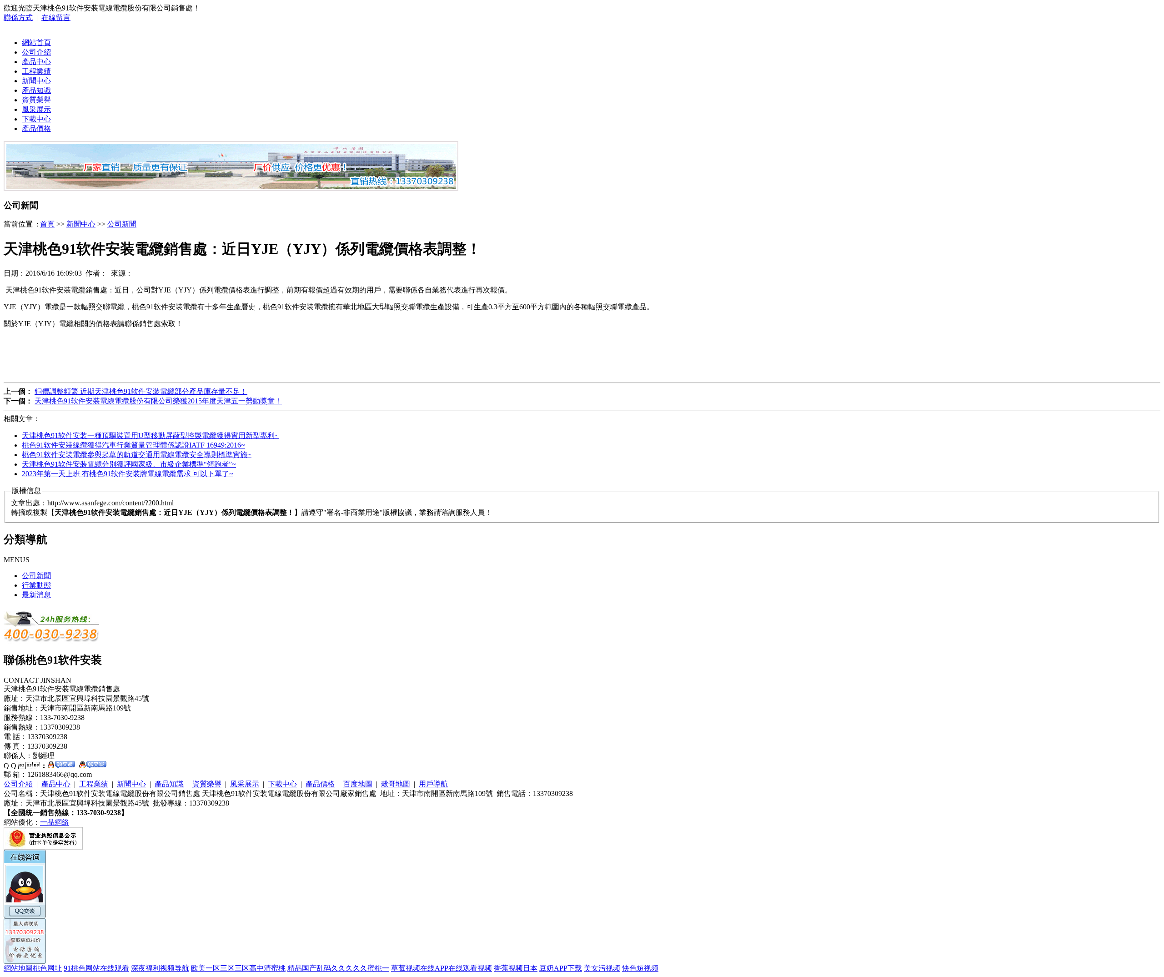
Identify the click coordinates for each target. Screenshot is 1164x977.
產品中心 (36, 61)
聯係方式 (18, 17)
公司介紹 (36, 52)
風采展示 (36, 109)
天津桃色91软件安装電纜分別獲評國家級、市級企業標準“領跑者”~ (129, 464)
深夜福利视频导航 (160, 968)
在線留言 (55, 17)
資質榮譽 (36, 100)
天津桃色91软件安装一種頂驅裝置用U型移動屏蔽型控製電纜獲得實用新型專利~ (150, 435)
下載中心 (36, 119)
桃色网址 (47, 968)
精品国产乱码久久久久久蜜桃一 (338, 968)
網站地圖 (18, 968)
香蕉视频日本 (515, 968)
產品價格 (36, 128)
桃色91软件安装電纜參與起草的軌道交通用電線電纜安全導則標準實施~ (136, 454)
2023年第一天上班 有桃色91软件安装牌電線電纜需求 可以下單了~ (127, 474)
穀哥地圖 (395, 784)
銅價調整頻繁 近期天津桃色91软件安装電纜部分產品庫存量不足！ (141, 391)
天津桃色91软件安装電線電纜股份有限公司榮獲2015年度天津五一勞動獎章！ (158, 401)
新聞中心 (36, 81)
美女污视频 (602, 968)
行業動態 (36, 585)
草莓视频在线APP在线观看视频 (441, 968)
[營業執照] (43, 847)
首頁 (47, 224)
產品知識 (36, 90)
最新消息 (36, 595)
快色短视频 (640, 968)
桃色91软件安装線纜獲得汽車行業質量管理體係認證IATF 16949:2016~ (133, 445)
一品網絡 (54, 822)
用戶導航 (433, 784)
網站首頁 (36, 42)
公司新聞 (121, 224)
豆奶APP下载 (560, 968)
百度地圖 (357, 784)
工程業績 (36, 71)
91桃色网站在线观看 (96, 968)
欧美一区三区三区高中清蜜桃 (238, 968)
